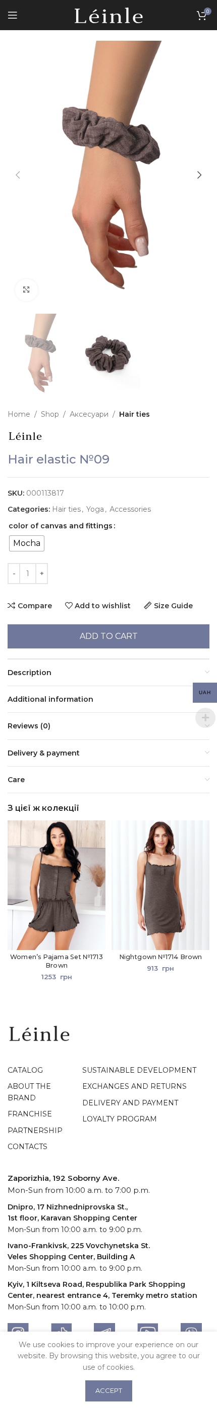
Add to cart (109, 636)
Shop (50, 414)
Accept (108, 1390)
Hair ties (134, 414)
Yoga (95, 509)
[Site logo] (109, 14)
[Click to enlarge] (26, 290)
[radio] (27, 543)
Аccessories (130, 509)
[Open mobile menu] (13, 15)
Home (19, 414)
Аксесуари (89, 414)
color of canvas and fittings (61, 525)
